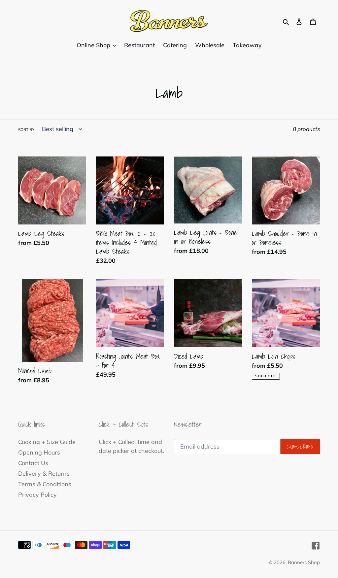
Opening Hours (39, 452)
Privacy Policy (37, 494)
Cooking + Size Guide (47, 442)
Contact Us (33, 463)
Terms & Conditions (44, 484)
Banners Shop (304, 562)
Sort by (26, 129)
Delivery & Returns (44, 473)
